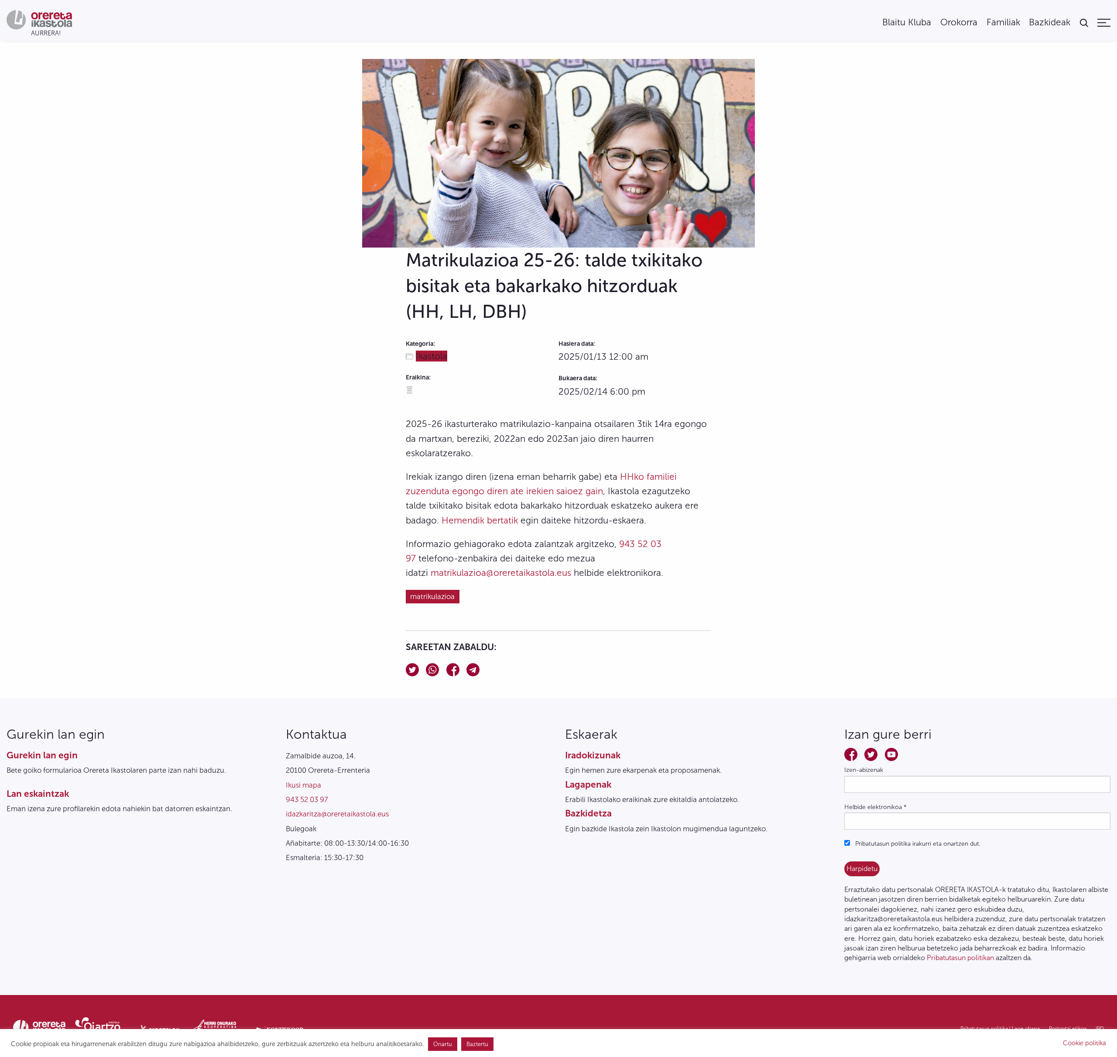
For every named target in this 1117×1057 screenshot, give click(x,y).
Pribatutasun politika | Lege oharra (1000, 1028)
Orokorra (958, 22)
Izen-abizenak (863, 770)
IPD (1100, 1028)
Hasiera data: (576, 344)
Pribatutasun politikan (960, 958)
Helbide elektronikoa (875, 807)
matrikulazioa (432, 596)
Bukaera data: (577, 378)
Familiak (1003, 22)
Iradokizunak (592, 755)
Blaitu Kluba (906, 22)
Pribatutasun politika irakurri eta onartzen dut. (916, 843)
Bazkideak (1049, 22)
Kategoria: (420, 344)
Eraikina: (418, 377)
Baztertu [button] (477, 1044)
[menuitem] (906, 22)
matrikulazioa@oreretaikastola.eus (501, 572)
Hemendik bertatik (480, 520)
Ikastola (431, 356)
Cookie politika (1084, 1043)
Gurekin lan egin (42, 755)
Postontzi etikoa (1067, 1028)
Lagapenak (588, 784)
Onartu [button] (442, 1044)
